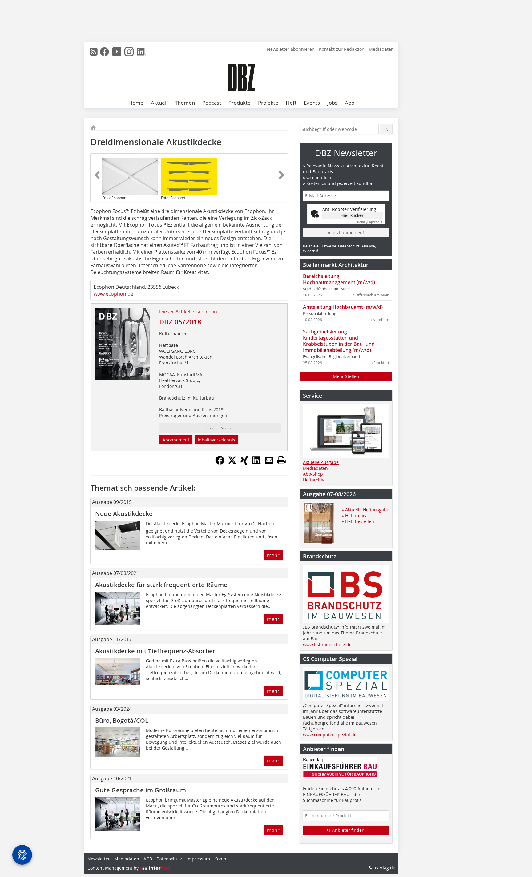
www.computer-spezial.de (330, 735)
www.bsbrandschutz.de (327, 644)
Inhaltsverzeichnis (216, 440)
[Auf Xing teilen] (244, 463)
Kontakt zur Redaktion (342, 49)
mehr (273, 555)
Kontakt (222, 859)
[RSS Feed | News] (93, 52)
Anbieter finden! (348, 830)
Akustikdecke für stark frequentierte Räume (161, 585)
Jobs (332, 102)
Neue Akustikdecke (124, 513)
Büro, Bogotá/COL (121, 720)
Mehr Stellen (346, 376)
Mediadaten (381, 49)
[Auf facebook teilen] (220, 463)
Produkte (239, 102)
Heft (291, 102)
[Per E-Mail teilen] (269, 460)
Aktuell (159, 102)
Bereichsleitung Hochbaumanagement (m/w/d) (339, 279)
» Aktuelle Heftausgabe (365, 510)
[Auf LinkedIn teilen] (257, 463)
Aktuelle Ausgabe (321, 462)
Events (312, 102)
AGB (147, 859)
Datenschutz (169, 859)
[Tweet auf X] (232, 463)
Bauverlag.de (381, 868)
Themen (185, 102)
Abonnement (176, 440)
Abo (349, 102)
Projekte (268, 102)
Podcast (211, 102)
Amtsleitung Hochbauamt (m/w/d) (343, 307)
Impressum (198, 859)
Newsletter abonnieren (291, 49)
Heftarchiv (313, 480)
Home (135, 102)
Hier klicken (353, 215)
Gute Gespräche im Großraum (140, 790)
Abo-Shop (313, 474)
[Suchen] (386, 129)
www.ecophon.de (113, 293)
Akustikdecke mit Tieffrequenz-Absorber (155, 651)
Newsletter (98, 859)
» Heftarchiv (354, 515)
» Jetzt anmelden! (346, 232)
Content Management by (113, 868)
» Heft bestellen (358, 521)
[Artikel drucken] (281, 460)
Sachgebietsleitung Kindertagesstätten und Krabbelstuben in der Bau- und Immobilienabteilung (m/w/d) (339, 340)
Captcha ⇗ (369, 222)
